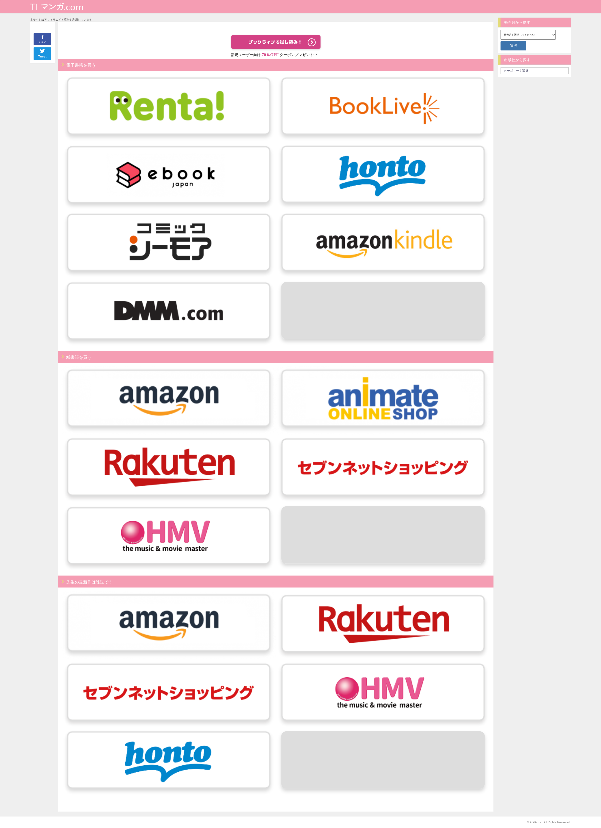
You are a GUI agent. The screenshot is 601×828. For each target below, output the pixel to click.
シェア (42, 41)
